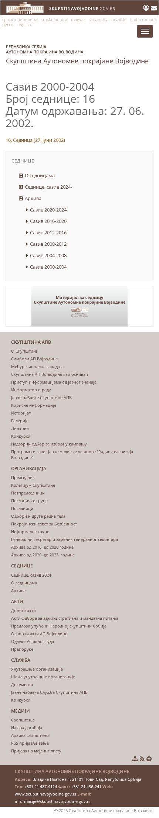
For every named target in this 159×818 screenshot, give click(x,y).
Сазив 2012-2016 (48, 232)
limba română (143, 19)
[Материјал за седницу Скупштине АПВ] (79, 306)
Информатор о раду (31, 389)
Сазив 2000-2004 (48, 266)
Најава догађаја (26, 727)
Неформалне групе (30, 531)
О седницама (40, 175)
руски (8, 24)
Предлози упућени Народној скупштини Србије (58, 626)
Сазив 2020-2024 (48, 209)
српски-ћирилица (19, 19)
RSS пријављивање (30, 743)
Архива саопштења (30, 735)
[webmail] (154, 8)
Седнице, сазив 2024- (48, 186)
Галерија (19, 420)
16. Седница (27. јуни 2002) (35, 140)
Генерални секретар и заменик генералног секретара (64, 539)
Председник (23, 477)
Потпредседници (28, 493)
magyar (78, 19)
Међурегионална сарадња (37, 366)
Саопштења (23, 720)
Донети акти (23, 610)
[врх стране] (149, 759)
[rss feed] (142, 759)
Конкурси (20, 436)
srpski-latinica (54, 19)
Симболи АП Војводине (34, 358)
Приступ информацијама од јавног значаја (54, 382)
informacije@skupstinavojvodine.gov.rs (52, 801)
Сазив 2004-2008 (48, 255)
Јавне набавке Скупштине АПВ (41, 397)
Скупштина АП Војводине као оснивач (49, 374)
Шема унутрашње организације (43, 676)
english (24, 24)
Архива (33, 198)
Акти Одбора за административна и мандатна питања (64, 618)
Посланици (22, 508)
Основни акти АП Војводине (39, 633)
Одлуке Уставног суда (32, 641)
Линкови (20, 428)
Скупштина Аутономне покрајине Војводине (77, 54)
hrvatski (118, 19)
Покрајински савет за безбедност (44, 524)
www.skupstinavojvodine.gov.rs (45, 794)
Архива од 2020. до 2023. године (43, 554)
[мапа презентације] (135, 759)
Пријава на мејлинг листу (36, 751)
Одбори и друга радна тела (38, 516)
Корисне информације (33, 405)
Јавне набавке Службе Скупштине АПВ (49, 692)
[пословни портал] (147, 8)
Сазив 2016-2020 (48, 221)
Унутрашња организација (37, 669)
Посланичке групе (29, 500)
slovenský (98, 19)
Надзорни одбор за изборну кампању (49, 444)
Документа (22, 684)
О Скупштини (24, 351)
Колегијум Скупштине (33, 485)
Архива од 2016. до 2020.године (42, 547)
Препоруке (22, 649)
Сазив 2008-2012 (48, 244)
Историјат (21, 413)
